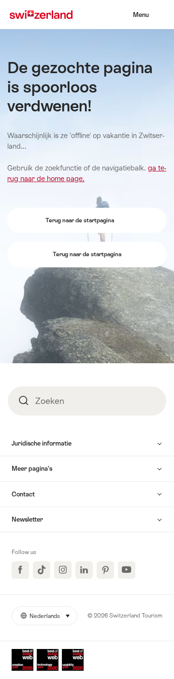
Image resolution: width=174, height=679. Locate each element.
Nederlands (52, 616)
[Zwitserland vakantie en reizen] (41, 14)
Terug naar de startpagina (80, 220)
